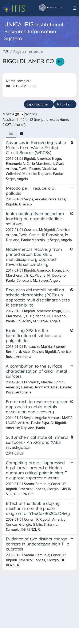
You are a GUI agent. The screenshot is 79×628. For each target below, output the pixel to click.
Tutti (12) (63, 104)
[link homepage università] (50, 8)
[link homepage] (15, 8)
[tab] (11, 133)
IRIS (6, 51)
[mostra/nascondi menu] (74, 8)
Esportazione (37, 104)
